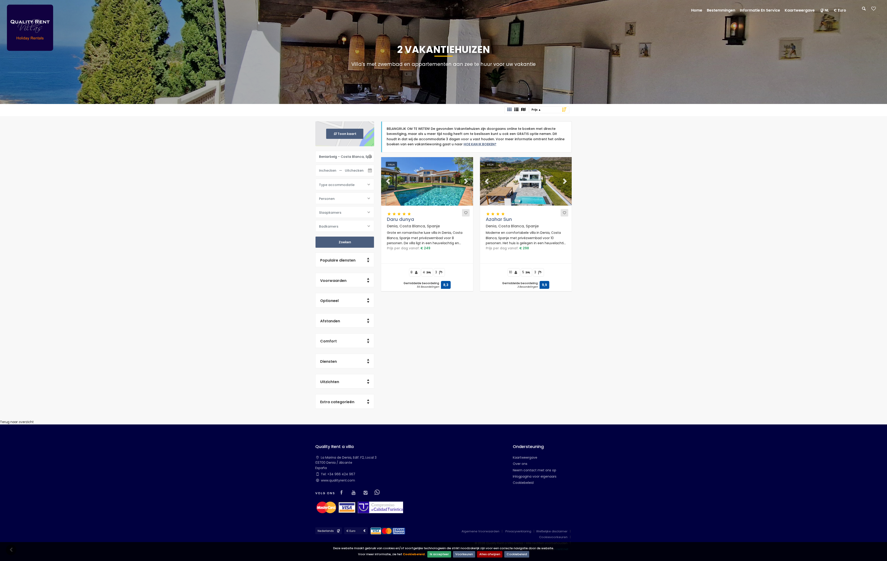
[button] (388, 181)
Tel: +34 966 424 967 (338, 474)
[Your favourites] (873, 10)
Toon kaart (346, 133)
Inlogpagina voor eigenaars (534, 476)
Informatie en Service (760, 10)
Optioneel (329, 300)
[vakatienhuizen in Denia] (30, 27)
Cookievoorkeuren (553, 537)
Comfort (328, 341)
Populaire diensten (337, 260)
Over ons (520, 463)
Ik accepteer (439, 554)
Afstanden (330, 321)
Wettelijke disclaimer (552, 531)
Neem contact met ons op (534, 470)
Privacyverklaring (518, 531)
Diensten (328, 361)
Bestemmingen (721, 10)
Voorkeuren (464, 554)
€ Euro (840, 10)
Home (696, 10)
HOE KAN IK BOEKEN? (480, 144)
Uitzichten (329, 381)
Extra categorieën (337, 402)
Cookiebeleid (414, 554)
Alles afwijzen (489, 554)
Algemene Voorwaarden (480, 531)
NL (827, 10)
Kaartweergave (525, 457)
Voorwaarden (333, 280)
